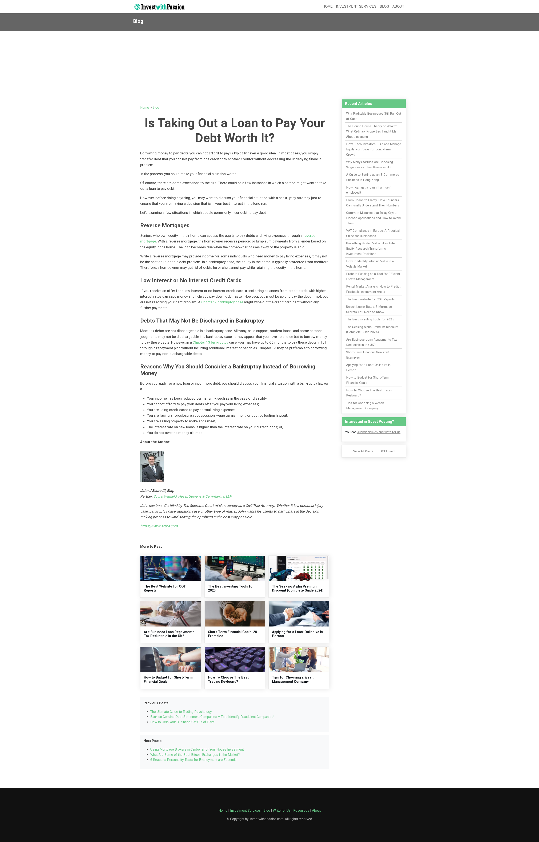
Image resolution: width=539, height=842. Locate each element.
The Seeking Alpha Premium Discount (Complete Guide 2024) (297, 588)
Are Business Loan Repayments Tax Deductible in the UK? (169, 634)
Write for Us (282, 811)
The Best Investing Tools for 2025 (370, 319)
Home (328, 6)
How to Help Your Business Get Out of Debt (182, 722)
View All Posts (363, 451)
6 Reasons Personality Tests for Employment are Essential (193, 760)
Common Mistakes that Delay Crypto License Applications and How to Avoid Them (373, 218)
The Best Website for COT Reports (370, 299)
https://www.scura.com (159, 526)
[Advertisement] (269, 62)
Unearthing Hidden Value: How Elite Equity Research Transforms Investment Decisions (370, 248)
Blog (384, 6)
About (398, 6)
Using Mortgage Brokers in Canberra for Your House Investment (197, 749)
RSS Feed (388, 451)
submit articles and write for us (378, 432)
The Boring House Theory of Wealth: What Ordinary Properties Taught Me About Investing (371, 131)
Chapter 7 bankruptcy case (222, 302)
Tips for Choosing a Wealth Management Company (293, 679)
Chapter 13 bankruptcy (210, 342)
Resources (301, 811)
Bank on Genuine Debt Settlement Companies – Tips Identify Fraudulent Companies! (212, 717)
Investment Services (356, 6)
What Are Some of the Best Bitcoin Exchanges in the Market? (195, 755)
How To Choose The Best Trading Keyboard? (228, 679)
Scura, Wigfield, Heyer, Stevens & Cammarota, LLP (192, 496)
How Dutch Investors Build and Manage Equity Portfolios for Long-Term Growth (373, 149)
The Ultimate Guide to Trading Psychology (181, 712)
